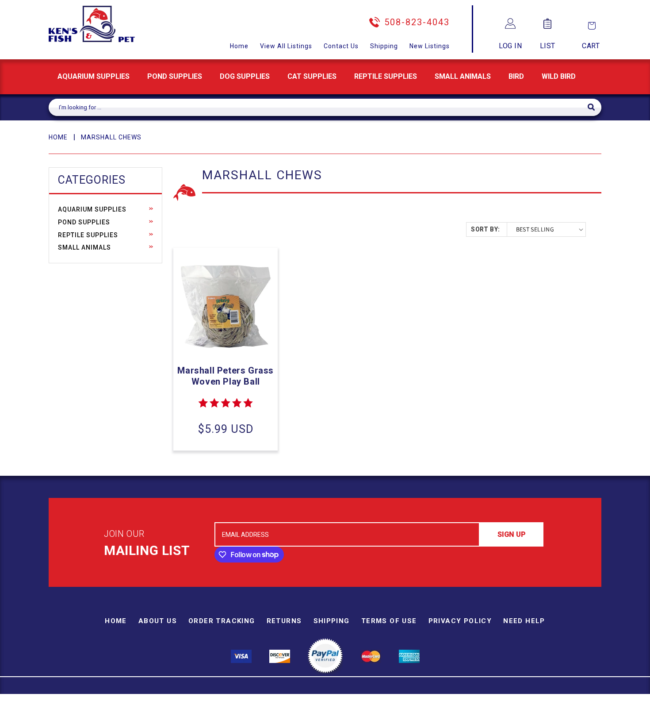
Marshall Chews (111, 137)
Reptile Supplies (385, 76)
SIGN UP (511, 534)
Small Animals (463, 76)
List (547, 46)
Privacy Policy (460, 621)
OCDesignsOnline (394, 704)
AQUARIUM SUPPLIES (93, 76)
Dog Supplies (245, 76)
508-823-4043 (417, 22)
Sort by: (485, 229)
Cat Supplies (311, 76)
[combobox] (318, 107)
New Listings (429, 46)
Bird (516, 76)
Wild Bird (559, 76)
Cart (591, 46)
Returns (284, 621)
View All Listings (286, 46)
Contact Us (341, 46)
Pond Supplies (174, 76)
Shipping (384, 46)
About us (157, 621)
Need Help (524, 621)
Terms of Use (389, 621)
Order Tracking (221, 621)
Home (239, 46)
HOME (58, 137)
